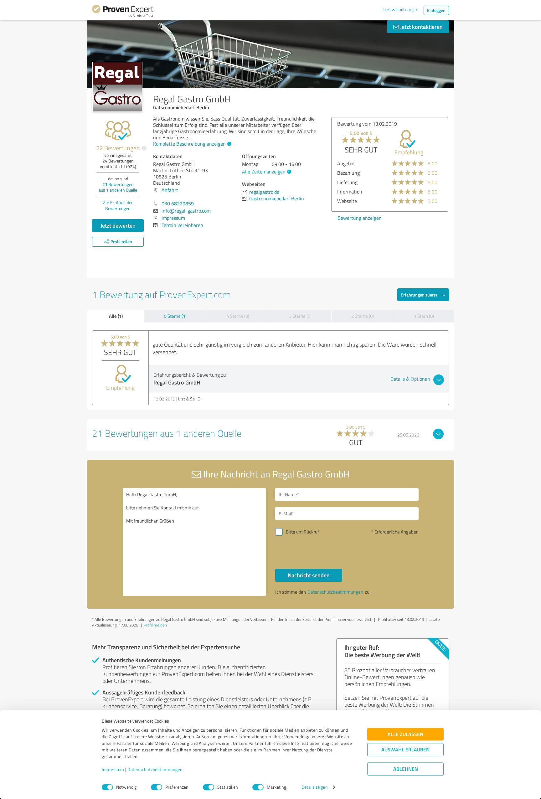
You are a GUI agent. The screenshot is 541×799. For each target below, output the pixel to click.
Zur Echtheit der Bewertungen (118, 205)
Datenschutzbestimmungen (155, 770)
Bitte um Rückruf (302, 531)
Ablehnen (405, 769)
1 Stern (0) (424, 316)
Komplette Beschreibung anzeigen (189, 143)
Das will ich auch (400, 9)
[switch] (156, 787)
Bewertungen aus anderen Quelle (118, 187)
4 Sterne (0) (238, 316)
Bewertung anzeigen (359, 217)
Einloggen (436, 10)
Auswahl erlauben (405, 749)
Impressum (113, 770)
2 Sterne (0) (362, 316)
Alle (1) (116, 315)
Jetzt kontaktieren (421, 27)
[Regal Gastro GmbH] (117, 86)
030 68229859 (178, 203)
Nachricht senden (309, 575)
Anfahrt (170, 190)
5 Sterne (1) (175, 316)
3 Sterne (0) (300, 316)
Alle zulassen (405, 734)
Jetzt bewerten (118, 225)
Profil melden (155, 625)
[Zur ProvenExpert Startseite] (122, 12)
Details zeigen (314, 787)
